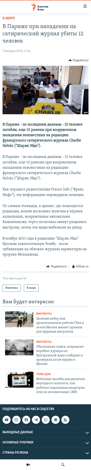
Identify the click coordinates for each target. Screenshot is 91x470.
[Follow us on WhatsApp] (46, 420)
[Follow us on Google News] (55, 420)
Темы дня (43, 374)
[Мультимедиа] (28, 464)
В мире (9, 18)
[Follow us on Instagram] (16, 420)
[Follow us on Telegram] (36, 420)
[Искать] (63, 464)
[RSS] (65, 420)
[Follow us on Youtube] (7, 420)
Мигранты (43, 314)
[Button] (78, 60)
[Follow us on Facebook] (26, 420)
